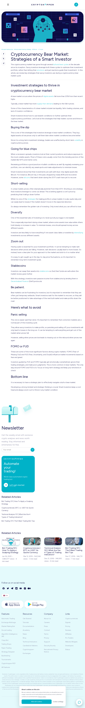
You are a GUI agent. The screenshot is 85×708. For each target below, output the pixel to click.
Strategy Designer (8, 652)
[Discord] (16, 588)
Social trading (7, 630)
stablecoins (44, 271)
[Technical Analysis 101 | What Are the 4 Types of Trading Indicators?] (53, 541)
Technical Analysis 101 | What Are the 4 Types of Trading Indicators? (16, 515)
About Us (47, 619)
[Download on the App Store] (12, 604)
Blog (24, 638)
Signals (68, 622)
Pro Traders (69, 638)
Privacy (46, 638)
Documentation (28, 626)
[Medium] (29, 588)
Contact (47, 630)
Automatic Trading (8, 619)
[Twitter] (8, 588)
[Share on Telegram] (3, 63)
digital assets (48, 96)
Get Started (27, 619)
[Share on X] (3, 59)
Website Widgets (71, 642)
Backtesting (6, 656)
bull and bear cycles (61, 64)
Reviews (68, 630)
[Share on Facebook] (3, 54)
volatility (78, 140)
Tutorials (26, 622)
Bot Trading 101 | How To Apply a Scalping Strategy (17, 502)
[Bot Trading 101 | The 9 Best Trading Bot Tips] (74, 541)
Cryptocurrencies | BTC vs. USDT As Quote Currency (17, 509)
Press (46, 626)
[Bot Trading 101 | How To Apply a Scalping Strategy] (11, 541)
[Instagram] (25, 588)
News (25, 634)
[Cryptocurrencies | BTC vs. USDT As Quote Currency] (32, 541)
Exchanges (27, 653)
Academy (26, 630)
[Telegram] (12, 588)
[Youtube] (21, 588)
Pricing (67, 626)
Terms (46, 634)
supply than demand (45, 104)
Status (67, 649)
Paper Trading (6, 648)
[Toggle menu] (8, 5)
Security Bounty (49, 646)
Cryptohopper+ (28, 649)
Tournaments (6, 659)
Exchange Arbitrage (9, 622)
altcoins (27, 177)
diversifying (78, 233)
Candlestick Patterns (30, 646)
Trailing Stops (6, 644)
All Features (6, 667)
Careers (47, 622)
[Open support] (79, 702)
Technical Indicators (30, 642)
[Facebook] (4, 588)
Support (47, 642)
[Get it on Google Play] (35, 604)
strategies (31, 199)
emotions (40, 70)
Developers (69, 646)
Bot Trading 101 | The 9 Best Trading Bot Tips (18, 521)
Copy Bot (5, 640)
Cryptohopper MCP (8, 663)
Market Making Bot (8, 626)
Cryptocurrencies (71, 619)
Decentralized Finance (19, 281)
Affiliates (68, 634)
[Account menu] (76, 5)
